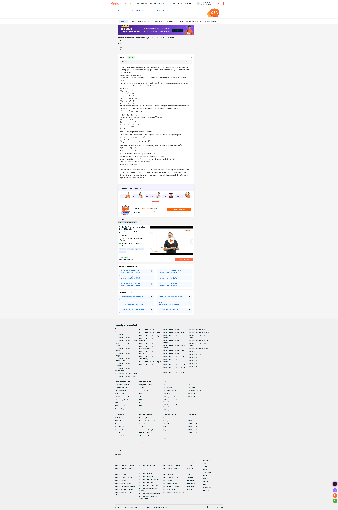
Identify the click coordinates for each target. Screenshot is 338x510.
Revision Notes (192, 418)
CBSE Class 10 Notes (194, 427)
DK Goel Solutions (120, 403)
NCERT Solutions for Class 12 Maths (126, 341)
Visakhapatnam (192, 483)
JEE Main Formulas (120, 474)
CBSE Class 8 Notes (194, 433)
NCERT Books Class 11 (194, 358)
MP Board (118, 439)
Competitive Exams (145, 385)
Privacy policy (147, 507)
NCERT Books (192, 352)
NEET (140, 394)
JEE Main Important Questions (124, 465)
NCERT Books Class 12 (194, 355)
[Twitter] (217, 507)
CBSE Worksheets (168, 394)
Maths (141, 11)
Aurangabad (207, 472)
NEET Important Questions (171, 465)
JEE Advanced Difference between (150, 479)
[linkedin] (212, 507)
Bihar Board (118, 424)
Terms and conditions (160, 507)
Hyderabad (190, 477)
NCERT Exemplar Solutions (123, 397)
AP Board (118, 421)
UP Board (118, 451)
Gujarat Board (119, 427)
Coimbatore (207, 460)
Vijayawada (190, 480)
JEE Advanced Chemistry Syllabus (149, 493)
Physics (165, 418)
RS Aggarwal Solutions (122, 394)
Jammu (205, 484)
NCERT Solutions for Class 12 (124, 338)
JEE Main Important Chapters (124, 468)
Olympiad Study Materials (147, 436)
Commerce (167, 433)
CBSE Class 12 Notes (194, 421)
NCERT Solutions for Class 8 (196, 330)
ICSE (189, 385)
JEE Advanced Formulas (146, 476)
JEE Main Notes (119, 471)
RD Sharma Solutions (121, 391)
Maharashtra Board (121, 436)
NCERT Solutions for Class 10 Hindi (173, 351)
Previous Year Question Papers (149, 421)
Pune (204, 463)
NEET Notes (166, 471)
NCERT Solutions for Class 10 (172, 330)
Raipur (205, 475)
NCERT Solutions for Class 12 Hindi (125, 377)
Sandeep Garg (119, 409)
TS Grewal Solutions (121, 406)
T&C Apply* (137, 212)
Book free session (179, 209)
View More (155, 201)
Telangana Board (120, 445)
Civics (165, 439)
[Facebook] (207, 507)
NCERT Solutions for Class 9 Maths (174, 357)
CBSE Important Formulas (171, 410)
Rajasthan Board (120, 442)
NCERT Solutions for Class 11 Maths (150, 333)
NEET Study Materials (145, 433)
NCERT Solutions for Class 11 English (150, 362)
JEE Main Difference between (124, 477)
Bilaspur (205, 478)
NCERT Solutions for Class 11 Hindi (149, 365)
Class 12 (135, 11)
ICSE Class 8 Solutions (194, 397)
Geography (166, 436)
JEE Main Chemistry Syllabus (124, 489)
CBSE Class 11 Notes (194, 424)
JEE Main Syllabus (120, 480)
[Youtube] (222, 507)
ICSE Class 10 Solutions (195, 391)
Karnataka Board (120, 430)
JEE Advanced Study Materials (148, 430)
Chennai (189, 465)
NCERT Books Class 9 (194, 364)
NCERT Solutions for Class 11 (147, 330)
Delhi (188, 474)
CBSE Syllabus (167, 388)
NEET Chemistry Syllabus (171, 486)
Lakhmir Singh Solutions (122, 400)
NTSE (140, 406)
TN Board (118, 448)
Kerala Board (119, 433)
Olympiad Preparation (146, 397)
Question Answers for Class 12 (139, 21)
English (165, 430)
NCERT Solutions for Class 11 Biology (150, 344)
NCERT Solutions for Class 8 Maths (198, 333)
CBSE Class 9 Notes (194, 430)
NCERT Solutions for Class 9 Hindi (173, 373)
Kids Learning (143, 439)
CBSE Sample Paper (169, 391)
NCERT (117, 332)
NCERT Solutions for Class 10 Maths (174, 333)
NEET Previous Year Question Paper (174, 492)
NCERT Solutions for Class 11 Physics (150, 336)
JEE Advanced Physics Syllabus (148, 485)
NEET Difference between (171, 477)
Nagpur (205, 466)
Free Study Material (145, 418)
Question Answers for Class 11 (164, 21)
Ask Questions (143, 442)
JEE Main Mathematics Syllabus (125, 486)
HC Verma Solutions (121, 388)
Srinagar (205, 481)
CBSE (165, 385)
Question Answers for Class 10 (189, 21)
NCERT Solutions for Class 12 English (126, 374)
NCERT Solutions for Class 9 (172, 354)
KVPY (140, 403)
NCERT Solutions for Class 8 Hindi (198, 349)
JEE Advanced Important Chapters (150, 470)
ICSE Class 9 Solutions (194, 394)
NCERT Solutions (120, 335)
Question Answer (124, 11)
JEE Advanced (143, 391)
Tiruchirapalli (191, 486)
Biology (165, 421)
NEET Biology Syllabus (170, 489)
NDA (140, 400)
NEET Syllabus (167, 480)
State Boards (119, 418)
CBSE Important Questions (171, 397)
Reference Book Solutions (123, 385)
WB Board (118, 454)
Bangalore (190, 468)
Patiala (189, 471)
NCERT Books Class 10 (194, 361)
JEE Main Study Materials (147, 427)
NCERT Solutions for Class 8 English (198, 341)
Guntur (205, 469)
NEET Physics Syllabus (170, 483)
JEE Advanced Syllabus (146, 482)
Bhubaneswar (207, 487)
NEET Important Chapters (171, 468)
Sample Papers (144, 424)
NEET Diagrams (168, 474)
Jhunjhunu (206, 490)
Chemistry (166, 424)
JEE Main (142, 388)
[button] (125, 196)
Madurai (189, 489)
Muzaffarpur (190, 462)
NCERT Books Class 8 (194, 367)
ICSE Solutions (192, 388)
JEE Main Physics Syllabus (123, 483)
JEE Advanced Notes (145, 473)
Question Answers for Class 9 (214, 21)
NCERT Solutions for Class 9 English (174, 365)
